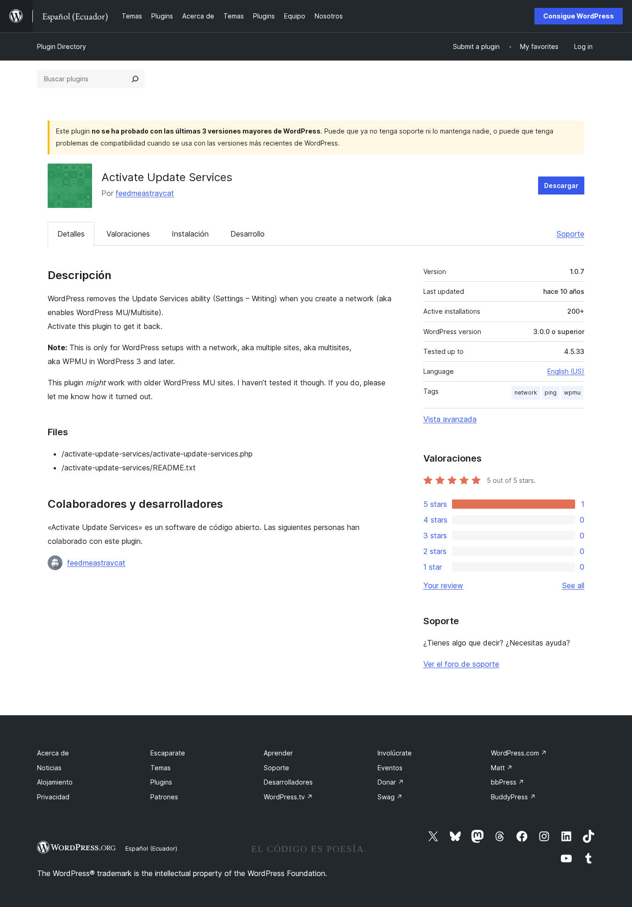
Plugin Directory (61, 46)
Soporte (570, 233)
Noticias (49, 768)
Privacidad (53, 797)
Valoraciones (128, 233)
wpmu (572, 392)
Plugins (161, 782)
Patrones (164, 797)
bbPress (507, 782)
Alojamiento (55, 782)
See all (573, 585)
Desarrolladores (288, 782)
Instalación (190, 233)
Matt (502, 768)
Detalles (71, 233)
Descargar (561, 185)
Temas (160, 768)
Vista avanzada (450, 419)
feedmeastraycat (145, 193)
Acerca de (53, 753)
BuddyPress (513, 797)
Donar (391, 782)
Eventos (390, 768)
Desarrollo (247, 233)
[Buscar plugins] (135, 79)
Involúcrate (395, 753)
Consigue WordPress (578, 16)
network (525, 392)
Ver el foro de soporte (461, 664)
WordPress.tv (288, 797)
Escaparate (167, 753)
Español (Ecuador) (151, 848)
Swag (390, 797)
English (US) (565, 371)
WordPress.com (519, 753)
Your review (443, 585)
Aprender (278, 753)
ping (551, 392)
